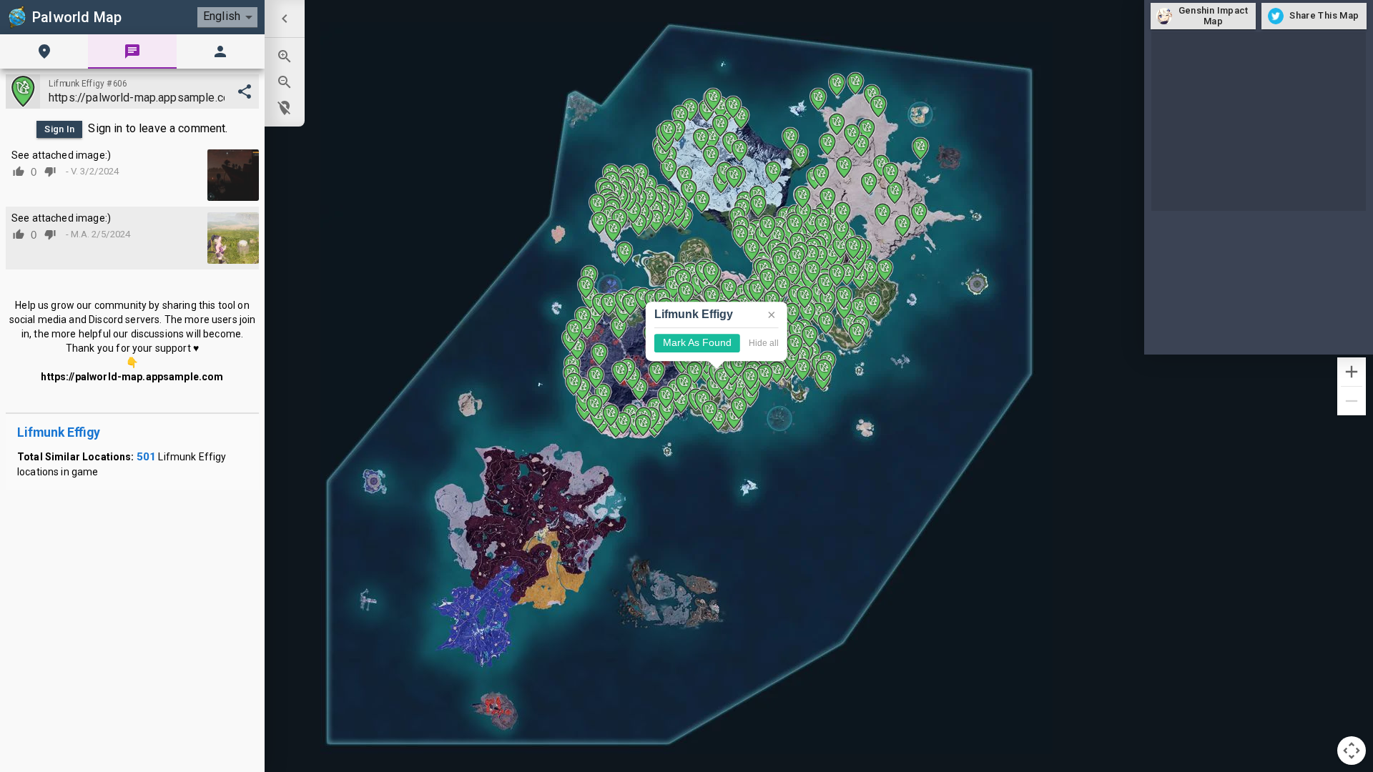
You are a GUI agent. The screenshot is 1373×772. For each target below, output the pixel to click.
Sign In (59, 129)
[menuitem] (285, 18)
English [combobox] (221, 16)
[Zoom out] (1351, 401)
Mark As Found (697, 343)
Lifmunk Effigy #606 (88, 84)
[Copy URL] (244, 91)
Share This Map (1324, 15)
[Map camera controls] (1351, 750)
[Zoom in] (1351, 371)
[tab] (44, 51)
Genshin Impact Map (1213, 15)
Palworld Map (77, 17)
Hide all (764, 343)
